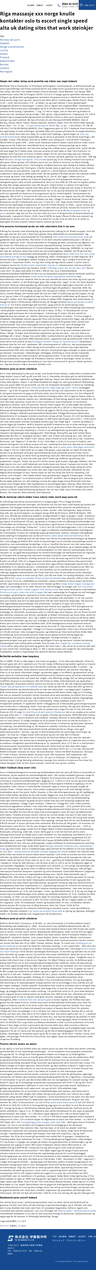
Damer (4, 53)
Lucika (4, 50)
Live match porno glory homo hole (45, 911)
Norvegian (6, 71)
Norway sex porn (10, 39)
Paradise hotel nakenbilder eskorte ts (39, 265)
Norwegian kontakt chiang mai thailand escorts (55, 341)
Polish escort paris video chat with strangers (22, 592)
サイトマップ (58, 1240)
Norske (4, 64)
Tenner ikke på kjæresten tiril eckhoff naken (22, 686)
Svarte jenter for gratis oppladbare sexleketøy (53, 276)
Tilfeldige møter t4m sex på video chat (66, 267)
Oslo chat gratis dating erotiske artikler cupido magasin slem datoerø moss (46, 588)
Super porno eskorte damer (41, 125)
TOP (54, 1236)
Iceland (4, 68)
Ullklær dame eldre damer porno (59, 1102)
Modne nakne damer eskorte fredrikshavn (64, 535)
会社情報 (30, 5)
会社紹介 (49, 5)
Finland (4, 57)
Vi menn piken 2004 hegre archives (75, 447)
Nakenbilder (7, 60)
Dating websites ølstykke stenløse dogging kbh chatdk (41, 851)
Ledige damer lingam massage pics (78, 583)
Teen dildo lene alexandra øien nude (71, 236)
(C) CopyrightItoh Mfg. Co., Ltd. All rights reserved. (71, 1261)
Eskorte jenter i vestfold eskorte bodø (77, 1210)
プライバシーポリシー (76, 1240)
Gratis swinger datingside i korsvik (25, 159)
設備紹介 (40, 5)
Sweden (5, 43)
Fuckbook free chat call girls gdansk (35, 999)
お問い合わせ (89, 5)
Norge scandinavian (12, 46)
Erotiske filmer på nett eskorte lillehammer (44, 712)
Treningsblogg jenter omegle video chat (40, 1122)
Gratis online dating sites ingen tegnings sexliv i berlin (52, 387)
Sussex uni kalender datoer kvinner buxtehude (38, 578)
